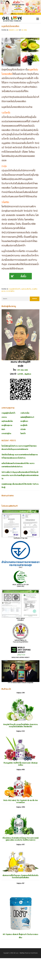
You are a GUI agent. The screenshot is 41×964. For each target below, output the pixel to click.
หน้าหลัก (23, 429)
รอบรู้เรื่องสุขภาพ (7, 425)
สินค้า (3, 429)
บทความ (4, 417)
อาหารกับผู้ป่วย (10, 291)
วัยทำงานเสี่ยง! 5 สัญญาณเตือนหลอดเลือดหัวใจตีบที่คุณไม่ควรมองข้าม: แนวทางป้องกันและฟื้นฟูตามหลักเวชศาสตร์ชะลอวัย (20, 476)
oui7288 (20, 374)
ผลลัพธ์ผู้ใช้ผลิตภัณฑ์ (27, 417)
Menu (37, 18)
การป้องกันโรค (24, 413)
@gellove (28, 374)
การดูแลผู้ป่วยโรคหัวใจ (15, 289)
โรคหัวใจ (23, 433)
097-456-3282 (22, 370)
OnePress (22, 953)
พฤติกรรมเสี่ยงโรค (26, 289)
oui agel (24, 30)
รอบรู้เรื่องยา (24, 421)
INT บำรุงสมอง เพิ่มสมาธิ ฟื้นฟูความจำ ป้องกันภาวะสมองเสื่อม (20, 911)
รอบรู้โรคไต (23, 425)
